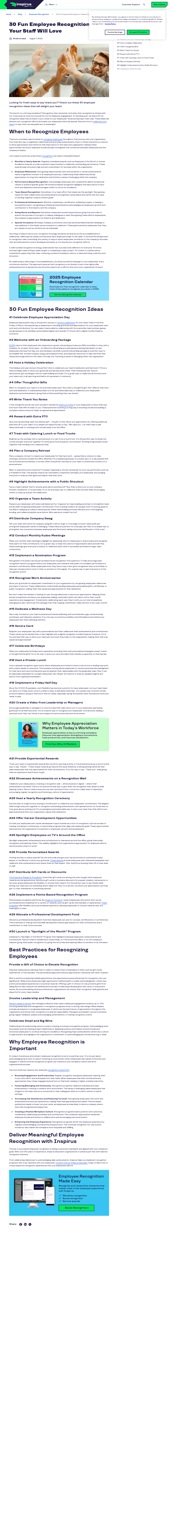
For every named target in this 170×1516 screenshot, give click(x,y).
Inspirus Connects (53, 900)
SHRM (12, 345)
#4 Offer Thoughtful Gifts (127, 47)
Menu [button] (51, 4)
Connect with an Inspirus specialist (72, 1163)
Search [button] (144, 4)
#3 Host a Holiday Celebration (129, 43)
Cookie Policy (110, 24)
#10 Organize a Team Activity (129, 69)
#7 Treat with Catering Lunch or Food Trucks (135, 58)
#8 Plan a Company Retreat (128, 61)
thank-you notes (66, 405)
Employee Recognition (39, 14)
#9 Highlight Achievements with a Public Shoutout (137, 65)
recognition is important (58, 1070)
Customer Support (131, 4)
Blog (20, 14)
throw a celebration (66, 323)
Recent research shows (20, 1004)
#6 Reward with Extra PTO (128, 54)
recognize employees (53, 139)
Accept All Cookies (138, 32)
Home (8, 14)
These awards (56, 860)
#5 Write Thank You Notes (128, 50)
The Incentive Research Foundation (25, 877)
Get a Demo (159, 4)
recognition (47, 156)
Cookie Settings (115, 32)
